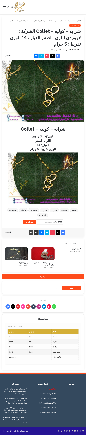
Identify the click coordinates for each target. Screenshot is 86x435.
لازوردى (42, 215)
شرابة (54, 210)
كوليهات (12, 210)
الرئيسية (77, 20)
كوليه (23, 210)
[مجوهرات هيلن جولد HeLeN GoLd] (19, 7)
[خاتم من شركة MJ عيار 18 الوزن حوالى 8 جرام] (42, 253)
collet (63, 210)
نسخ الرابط (29, 222)
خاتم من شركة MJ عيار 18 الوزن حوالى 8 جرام (44, 263)
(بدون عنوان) (23, 262)
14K (74, 210)
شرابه (44, 210)
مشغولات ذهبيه (68, 20)
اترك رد (43, 276)
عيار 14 (33, 210)
